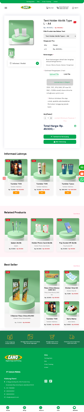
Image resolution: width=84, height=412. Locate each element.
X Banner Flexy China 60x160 (22, 316)
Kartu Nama (71, 319)
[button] (4, 178)
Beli (16, 192)
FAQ (38, 1)
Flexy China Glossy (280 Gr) (52, 289)
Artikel (56, 1)
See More (77, 214)
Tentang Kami (30, 1)
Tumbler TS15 (42, 184)
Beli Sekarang (60, 142)
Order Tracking (46, 1)
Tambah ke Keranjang (61, 137)
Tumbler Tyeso (68, 184)
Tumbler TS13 (16, 184)
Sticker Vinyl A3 (71, 288)
